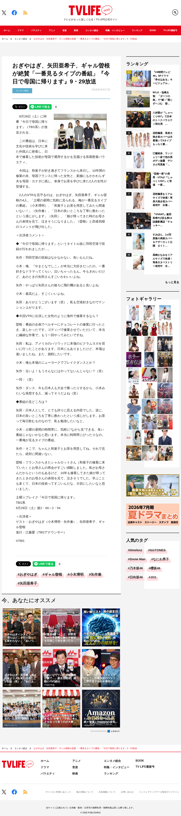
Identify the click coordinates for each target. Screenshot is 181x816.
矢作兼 (96, 574)
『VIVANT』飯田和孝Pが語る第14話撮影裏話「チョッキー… (163, 220)
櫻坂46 (155, 568)
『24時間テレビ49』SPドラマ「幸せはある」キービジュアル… (163, 78)
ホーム (7, 30)
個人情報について (84, 792)
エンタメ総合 (92, 30)
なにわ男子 (161, 559)
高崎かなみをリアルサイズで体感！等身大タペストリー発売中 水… (163, 260)
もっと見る (172, 282)
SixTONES (158, 550)
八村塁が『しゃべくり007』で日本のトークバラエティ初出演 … (163, 118)
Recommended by (99, 731)
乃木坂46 (136, 568)
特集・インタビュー (115, 30)
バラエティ (36, 30)
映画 (76, 30)
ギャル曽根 (53, 574)
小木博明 (76, 574)
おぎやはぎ (28, 574)
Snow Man (137, 559)
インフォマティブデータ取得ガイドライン (159, 792)
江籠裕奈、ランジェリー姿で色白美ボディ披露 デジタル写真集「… (163, 159)
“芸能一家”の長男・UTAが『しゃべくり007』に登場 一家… (163, 179)
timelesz (136, 550)
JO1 (153, 577)
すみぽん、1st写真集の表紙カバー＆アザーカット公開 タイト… (163, 240)
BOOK (153, 30)
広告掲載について (107, 792)
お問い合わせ (127, 792)
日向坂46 (136, 577)
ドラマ (20, 30)
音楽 (64, 30)
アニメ (52, 30)
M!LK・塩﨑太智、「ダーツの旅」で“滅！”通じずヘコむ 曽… (163, 98)
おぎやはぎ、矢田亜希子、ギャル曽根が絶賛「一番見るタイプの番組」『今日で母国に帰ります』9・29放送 (85, 39)
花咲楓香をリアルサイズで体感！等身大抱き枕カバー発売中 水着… (163, 199)
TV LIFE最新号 (170, 30)
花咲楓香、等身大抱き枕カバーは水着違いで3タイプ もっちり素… (163, 139)
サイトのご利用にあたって (58, 792)
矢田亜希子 (28, 583)
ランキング (137, 30)
